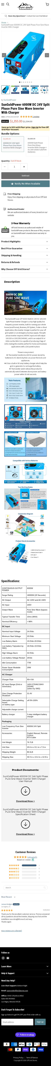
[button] (5, 89)
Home (3, 22)
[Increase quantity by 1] (24, 166)
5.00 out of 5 (32, 857)
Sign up (40, 1021)
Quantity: (11, 161)
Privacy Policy (18, 1058)
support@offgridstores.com (17, 990)
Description (12, 281)
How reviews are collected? (11, 930)
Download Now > (25, 801)
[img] (7, 910)
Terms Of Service (32, 1058)
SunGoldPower (10, 100)
